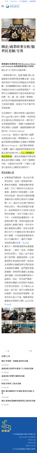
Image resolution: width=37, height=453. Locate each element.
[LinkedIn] (34, 58)
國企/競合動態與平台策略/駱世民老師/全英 (17, 392)
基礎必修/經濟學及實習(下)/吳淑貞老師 (17, 368)
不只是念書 (23, 1)
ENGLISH (13, 1)
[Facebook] (24, 58)
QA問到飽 (32, 1)
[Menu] (2, 6)
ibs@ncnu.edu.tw (31, 445)
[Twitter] (29, 58)
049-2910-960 (22, 437)
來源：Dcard (22, 242)
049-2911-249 (32, 440)
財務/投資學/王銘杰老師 (11, 383)
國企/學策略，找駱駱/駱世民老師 (14, 361)
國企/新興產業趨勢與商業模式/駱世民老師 (18, 400)
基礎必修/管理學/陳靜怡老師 (13, 376)
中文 (6, 1)
